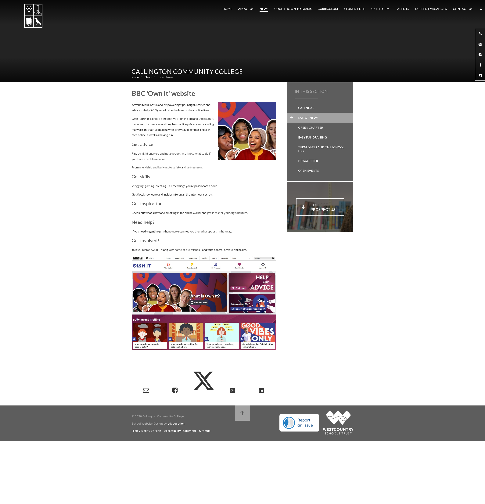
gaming (149, 186)
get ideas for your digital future (227, 212)
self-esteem (194, 167)
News (148, 77)
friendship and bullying (154, 167)
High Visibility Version (146, 430)
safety (177, 167)
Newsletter (308, 160)
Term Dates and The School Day (321, 149)
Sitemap (204, 430)
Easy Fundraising (312, 137)
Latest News (165, 77)
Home (135, 77)
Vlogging (138, 186)
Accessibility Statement (180, 430)
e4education (176, 423)
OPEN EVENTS (308, 170)
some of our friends (187, 249)
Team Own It (150, 249)
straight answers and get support (159, 153)
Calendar (306, 108)
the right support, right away (213, 231)
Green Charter (310, 127)
